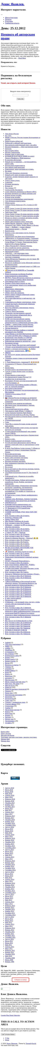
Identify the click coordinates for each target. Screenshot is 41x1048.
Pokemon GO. (10, 407)
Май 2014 (8, 877)
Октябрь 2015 (10, 846)
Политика (8, 697)
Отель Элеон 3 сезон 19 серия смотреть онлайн (22, 210)
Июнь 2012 (9, 920)
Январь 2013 (9, 907)
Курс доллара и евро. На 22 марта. (17, 529)
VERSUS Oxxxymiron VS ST (15, 394)
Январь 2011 (9, 952)
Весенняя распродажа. (13, 454)
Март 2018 (9, 797)
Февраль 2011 (10, 950)
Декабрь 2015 (10, 842)
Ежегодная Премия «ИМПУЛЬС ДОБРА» (20, 565)
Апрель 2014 (9, 879)
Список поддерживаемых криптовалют (19, 199)
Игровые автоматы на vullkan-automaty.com (20, 193)
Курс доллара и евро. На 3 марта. (17, 566)
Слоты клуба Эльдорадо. (14, 190)
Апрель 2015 (9, 857)
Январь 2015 (9, 863)
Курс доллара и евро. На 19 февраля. (18, 591)
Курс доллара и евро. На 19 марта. (17, 530)
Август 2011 (9, 939)
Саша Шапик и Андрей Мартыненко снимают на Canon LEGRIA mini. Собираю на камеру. (21, 335)
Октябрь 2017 (10, 806)
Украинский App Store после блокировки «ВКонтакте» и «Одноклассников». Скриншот (21, 237)
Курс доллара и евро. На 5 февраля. (17, 628)
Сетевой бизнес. (11, 309)
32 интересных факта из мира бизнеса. (19, 506)
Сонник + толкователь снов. (15, 702)
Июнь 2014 (9, 876)
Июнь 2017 (9, 808)
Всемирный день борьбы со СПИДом (18, 337)
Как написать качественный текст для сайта (21, 145)
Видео (7, 663)
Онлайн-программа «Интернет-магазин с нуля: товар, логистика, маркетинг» (22, 569)
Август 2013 (9, 894)
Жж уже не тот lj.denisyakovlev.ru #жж (18, 621)
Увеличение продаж (12, 710)
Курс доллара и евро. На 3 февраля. (17, 634)
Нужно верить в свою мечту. (15, 375)
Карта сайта (5, 732)
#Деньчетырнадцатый (13, 420)
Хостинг (8, 717)
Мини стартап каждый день (15, 682)
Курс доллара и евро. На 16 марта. (17, 540)
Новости (8, 687)
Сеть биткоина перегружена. (15, 201)
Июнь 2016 (9, 831)
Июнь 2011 (9, 943)
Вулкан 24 (8, 186)
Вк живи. (8, 171)
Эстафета (8, 723)
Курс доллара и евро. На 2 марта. (17, 572)
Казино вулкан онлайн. (13, 195)
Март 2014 (9, 881)
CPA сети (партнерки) (13, 644)
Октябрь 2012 (10, 913)
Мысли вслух (10, 685)
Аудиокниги (9, 652)
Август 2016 (9, 827)
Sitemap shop (5, 741)
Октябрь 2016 (10, 823)
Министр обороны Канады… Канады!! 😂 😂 (21, 538)
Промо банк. (9, 368)
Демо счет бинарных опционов (16, 173)
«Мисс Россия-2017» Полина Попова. (18, 246)
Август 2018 (9, 788)
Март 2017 (9, 814)
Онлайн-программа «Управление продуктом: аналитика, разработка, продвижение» (21, 486)
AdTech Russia (10, 579)
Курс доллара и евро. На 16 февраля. (18, 596)
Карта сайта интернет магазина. (16, 457)
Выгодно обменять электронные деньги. (19, 308)
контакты (8, 678)
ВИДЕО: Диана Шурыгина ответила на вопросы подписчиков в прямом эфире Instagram (22, 278)
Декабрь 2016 (10, 820)
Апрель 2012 (9, 924)
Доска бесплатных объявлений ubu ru (18, 315)
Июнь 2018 (9, 792)
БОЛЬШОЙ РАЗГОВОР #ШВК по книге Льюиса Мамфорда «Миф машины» (19, 157)
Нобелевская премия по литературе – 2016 (20, 341)
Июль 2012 (9, 919)
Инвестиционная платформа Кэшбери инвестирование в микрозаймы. (18, 275)
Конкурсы (8, 676)
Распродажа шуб (11, 600)
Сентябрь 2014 (10, 870)
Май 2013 (8, 900)
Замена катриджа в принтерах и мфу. (18, 339)
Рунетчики (9, 21)
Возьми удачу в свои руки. (14, 154)
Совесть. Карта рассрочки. (14, 311)
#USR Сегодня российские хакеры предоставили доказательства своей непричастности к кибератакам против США (21, 320)
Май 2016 (8, 833)
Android (8, 642)
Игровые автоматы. (12, 184)
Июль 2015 (9, 851)
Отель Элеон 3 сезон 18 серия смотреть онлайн (22, 214)
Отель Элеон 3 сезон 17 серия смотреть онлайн (22, 216)
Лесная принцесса (11, 328)
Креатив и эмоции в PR (13, 517)
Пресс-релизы (6, 733)
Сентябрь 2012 (10, 915)
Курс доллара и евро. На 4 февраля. (17, 632)
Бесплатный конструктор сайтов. (17, 409)
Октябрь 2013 (10, 891)
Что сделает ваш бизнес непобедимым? (19, 326)
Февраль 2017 (10, 816)
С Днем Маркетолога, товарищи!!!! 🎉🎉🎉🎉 (22, 362)
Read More (22, 58)
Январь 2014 (9, 885)
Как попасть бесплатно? (13, 388)
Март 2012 (9, 926)
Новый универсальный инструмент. (18, 441)
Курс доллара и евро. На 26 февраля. (18, 578)
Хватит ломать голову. (13, 291)
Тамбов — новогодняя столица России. (19, 324)
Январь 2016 (9, 840)
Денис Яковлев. (12, 4)
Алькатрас (9, 182)
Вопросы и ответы (11, 665)
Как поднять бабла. (12, 150)
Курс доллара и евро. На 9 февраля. (17, 624)
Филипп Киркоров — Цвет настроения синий (21, 147)
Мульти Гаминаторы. (12, 152)
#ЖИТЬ (8, 353)
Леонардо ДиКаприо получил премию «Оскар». (22, 574)
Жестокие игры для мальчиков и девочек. (20, 405)
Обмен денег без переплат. (14, 293)
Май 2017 (8, 810)
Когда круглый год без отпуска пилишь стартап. (22, 469)
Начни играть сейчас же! (14, 141)
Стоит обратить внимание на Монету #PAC (20, 192)
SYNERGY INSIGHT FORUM (16, 630)
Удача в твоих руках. (12, 180)
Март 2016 (9, 836)
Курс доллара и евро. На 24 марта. (17, 516)
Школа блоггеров (11, 17)
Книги (7, 674)
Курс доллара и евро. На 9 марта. (17, 542)
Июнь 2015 (9, 853)
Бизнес (7, 657)
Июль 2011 (9, 941)
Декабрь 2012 (10, 909)
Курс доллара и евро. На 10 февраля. (18, 622)
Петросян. (8, 396)
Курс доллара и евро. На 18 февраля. (18, 593)
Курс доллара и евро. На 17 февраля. (18, 594)
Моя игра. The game (12, 683)
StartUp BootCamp (11, 510)
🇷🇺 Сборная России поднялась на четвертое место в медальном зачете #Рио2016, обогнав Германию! (21, 399)
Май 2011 (8, 945)
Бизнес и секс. (10, 439)
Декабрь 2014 (10, 864)
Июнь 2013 (9, 898)
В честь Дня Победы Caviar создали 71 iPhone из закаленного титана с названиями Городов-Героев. (22, 450)
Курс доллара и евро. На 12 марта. (17, 546)
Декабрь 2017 (10, 803)
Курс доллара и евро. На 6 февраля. (17, 626)
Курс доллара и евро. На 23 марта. (17, 523)
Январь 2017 (9, 818)
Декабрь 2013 (10, 887)
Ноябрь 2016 (9, 821)
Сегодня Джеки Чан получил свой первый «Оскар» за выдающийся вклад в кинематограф (22, 346)
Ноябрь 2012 (9, 911)
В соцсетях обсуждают (13, 160)
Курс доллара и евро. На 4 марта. (17, 563)
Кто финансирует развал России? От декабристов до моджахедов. (18, 378)
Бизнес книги (10, 659)
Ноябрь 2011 (9, 934)
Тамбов (7, 708)
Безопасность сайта (12, 655)
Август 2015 (9, 849)
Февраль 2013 (10, 906)
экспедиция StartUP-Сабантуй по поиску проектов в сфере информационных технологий (22, 610)
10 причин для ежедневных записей (18, 313)
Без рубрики (9, 654)
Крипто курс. (10, 231)
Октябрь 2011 (10, 935)
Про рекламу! (10, 606)
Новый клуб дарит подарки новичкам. (19, 175)
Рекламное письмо (11, 343)
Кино (7, 672)
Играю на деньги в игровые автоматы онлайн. (21, 218)
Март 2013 (9, 904)
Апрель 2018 (9, 795)
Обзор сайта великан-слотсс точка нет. (19, 221)
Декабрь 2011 (10, 932)
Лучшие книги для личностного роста (18, 369)
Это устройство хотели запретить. (17, 248)
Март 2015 (9, 859)
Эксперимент (10, 721)
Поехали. (8, 149)
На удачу (8, 136)
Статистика (9, 706)
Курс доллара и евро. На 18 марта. (17, 534)
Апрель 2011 (9, 947)
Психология (9, 698)
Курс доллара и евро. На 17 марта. (17, 536)
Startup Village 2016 (12, 519)
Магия (7, 619)
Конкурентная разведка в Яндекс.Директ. (20, 415)
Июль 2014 (9, 874)
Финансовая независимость (15, 165)
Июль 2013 (9, 896)
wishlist (7, 648)
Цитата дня (9, 719)
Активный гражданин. (13, 317)
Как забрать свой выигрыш (15, 167)
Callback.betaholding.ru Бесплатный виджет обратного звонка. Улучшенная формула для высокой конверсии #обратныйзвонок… (21, 583)
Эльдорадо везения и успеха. (15, 220)
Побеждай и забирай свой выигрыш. (18, 143)
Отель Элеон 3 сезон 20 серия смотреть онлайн (22, 208)
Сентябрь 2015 (10, 848)
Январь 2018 (9, 801)
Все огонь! (9, 467)
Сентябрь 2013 (10, 892)
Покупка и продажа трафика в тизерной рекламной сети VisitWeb (19, 331)
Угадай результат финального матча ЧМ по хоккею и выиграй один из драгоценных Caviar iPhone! (22, 444)
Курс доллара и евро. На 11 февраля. (18, 617)
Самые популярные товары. (15, 459)
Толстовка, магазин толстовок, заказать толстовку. (19, 737)
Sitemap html (5, 739)
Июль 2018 (9, 790)
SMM (7, 646)
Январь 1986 (9, 962)
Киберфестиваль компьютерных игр (18, 504)
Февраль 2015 (10, 861)
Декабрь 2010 (10, 954)
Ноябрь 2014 (9, 866)
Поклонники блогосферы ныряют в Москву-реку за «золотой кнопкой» (21, 385)
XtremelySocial (31, 1043)
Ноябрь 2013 (9, 889)
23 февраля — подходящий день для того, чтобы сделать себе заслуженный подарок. (22, 603)
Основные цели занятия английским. (18, 403)
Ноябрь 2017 (9, 805)
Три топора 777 (10, 188)
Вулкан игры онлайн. (12, 197)
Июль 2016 (9, 829)
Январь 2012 (9, 930)
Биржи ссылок (10, 661)
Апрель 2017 (9, 812)
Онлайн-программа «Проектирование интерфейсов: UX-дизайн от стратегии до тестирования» (20, 491)
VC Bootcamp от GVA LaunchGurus (17, 508)
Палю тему (9, 693)
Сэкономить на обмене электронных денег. (20, 302)
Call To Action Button (8, 1034)
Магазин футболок (7, 735)
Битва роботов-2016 (12, 471)
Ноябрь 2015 (9, 844)
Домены (8, 667)
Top (7, 1038)
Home (7, 1040)
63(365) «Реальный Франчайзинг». (17, 561)
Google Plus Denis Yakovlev (10, 1015)
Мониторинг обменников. (14, 289)
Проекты (8, 19)
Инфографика (10, 670)
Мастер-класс (10, 680)
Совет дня (8, 700)
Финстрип (9, 713)
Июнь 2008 (9, 960)
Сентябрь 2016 (10, 825)
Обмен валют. (10, 203)
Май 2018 (8, 793)
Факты (7, 712)
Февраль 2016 (10, 838)
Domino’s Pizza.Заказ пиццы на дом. (18, 283)
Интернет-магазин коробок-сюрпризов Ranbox (22, 249)
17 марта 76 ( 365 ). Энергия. (15, 532)
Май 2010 (8, 956)
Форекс (7, 715)
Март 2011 (9, 948)
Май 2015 (8, 855)
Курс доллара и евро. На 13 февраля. (18, 607)
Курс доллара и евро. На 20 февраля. (18, 589)
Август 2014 (9, 872)
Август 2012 (9, 917)
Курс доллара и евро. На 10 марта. (17, 555)
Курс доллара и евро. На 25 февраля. (18, 587)
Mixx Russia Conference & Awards (17, 521)
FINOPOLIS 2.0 (10, 502)
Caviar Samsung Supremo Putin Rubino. (18, 413)
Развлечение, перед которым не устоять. (19, 169)
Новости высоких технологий (16, 689)
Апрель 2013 (9, 902)
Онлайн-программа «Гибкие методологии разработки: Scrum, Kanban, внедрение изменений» (20, 482)
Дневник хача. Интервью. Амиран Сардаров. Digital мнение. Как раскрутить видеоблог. (21, 500)
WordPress (8, 650)
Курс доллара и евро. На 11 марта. (17, 553)
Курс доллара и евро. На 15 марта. (17, 544)
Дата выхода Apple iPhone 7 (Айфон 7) (19, 411)
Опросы (8, 691)
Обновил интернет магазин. (15, 456)
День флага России (12, 134)
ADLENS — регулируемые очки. (17, 253)
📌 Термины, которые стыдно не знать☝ (20, 551)
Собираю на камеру (20, 980)
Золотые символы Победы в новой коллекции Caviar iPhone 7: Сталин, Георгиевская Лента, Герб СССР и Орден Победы (21, 242)
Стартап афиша (10, 704)
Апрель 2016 (9, 835)
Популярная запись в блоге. (15, 281)
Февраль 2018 (10, 799)
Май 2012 (8, 922)
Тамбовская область (12, 23)
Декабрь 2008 (10, 958)
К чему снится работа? (13, 598)
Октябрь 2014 (10, 868)
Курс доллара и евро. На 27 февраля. (18, 576)
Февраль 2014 (10, 883)
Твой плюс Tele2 (11, 212)
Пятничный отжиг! (12, 251)
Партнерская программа (13, 695)
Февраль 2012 (10, 928)
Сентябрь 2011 (10, 937)
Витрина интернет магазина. (15, 461)
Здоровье (8, 669)
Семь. (7, 422)
